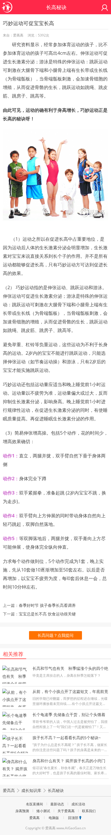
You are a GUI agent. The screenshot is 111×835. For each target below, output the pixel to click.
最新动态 (57, 804)
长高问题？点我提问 (55, 635)
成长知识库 (31, 790)
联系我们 (89, 810)
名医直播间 (34, 804)
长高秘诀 (56, 790)
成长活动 (78, 804)
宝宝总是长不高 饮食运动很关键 (47, 614)
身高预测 (22, 810)
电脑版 (54, 817)
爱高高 (9, 790)
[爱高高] (7, 4)
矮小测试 (43, 810)
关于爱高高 (66, 810)
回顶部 (73, 817)
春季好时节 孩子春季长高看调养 (47, 605)
